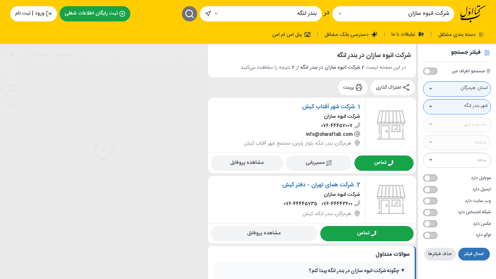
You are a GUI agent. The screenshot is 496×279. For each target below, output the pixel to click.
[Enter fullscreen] (11, 87)
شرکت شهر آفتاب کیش (328, 107)
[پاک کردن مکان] (216, 13)
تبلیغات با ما (404, 34)
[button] (104, 151)
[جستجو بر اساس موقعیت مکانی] (208, 14)
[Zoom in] (11, 55)
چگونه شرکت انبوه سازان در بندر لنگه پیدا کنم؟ (354, 271)
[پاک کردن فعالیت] (339, 13)
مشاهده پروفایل (247, 162)
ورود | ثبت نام (29, 13)
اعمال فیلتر (474, 254)
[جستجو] (189, 13)
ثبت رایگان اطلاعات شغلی (91, 13)
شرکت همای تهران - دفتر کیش (318, 185)
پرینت (349, 87)
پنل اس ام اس (287, 34)
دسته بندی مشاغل (457, 34)
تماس (380, 162)
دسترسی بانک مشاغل (347, 34)
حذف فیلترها (440, 254)
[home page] (473, 14)
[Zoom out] (11, 69)
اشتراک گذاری (389, 87)
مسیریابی (315, 162)
